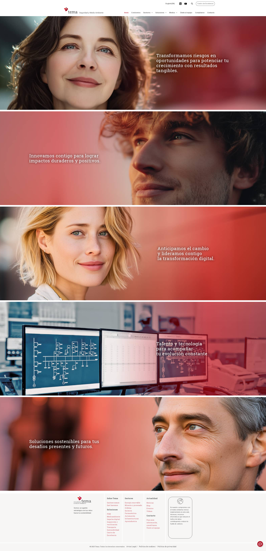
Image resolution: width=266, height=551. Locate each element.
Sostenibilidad (113, 530)
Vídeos (149, 511)
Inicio (126, 13)
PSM (109, 514)
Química (128, 511)
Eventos (150, 508)
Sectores (146, 13)
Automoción (130, 516)
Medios (172, 13)
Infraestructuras (132, 518)
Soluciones (159, 13)
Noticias (150, 503)
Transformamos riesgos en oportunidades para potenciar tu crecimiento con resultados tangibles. (192, 62)
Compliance (199, 13)
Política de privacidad (167, 546)
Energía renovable (132, 503)
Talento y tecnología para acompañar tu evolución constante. (182, 349)
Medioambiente (113, 517)
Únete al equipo (186, 13)
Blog (148, 505)
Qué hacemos (112, 505)
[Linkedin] (180, 3)
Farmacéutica (130, 513)
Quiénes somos (113, 503)
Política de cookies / (147, 546)
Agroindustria (131, 521)
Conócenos (135, 13)
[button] (192, 3)
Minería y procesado (133, 505)
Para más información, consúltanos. (152, 522)
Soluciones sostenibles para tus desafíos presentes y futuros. (64, 443)
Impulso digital (113, 519)
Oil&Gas (128, 508)
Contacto (211, 13)
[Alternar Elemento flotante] (260, 544)
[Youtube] (185, 3)
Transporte (111, 527)
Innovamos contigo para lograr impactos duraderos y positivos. (64, 158)
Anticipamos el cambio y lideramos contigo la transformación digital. (186, 253)
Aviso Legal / (131, 546)
